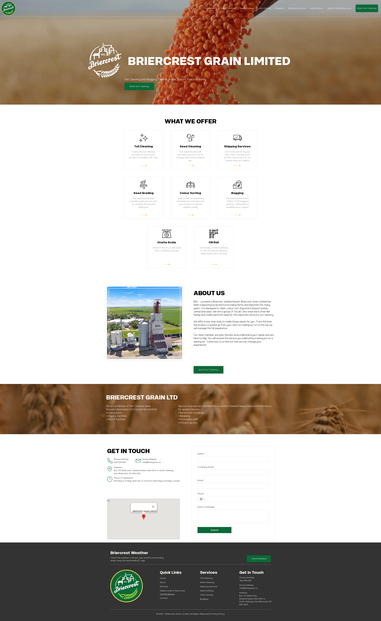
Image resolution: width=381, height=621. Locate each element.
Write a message (205, 507)
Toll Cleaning (206, 578)
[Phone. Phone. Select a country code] (202, 499)
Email (200, 480)
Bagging (204, 599)
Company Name (205, 467)
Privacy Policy (217, 614)
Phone (200, 493)
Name (201, 453)
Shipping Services (208, 586)
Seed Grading (206, 590)
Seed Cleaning (207, 582)
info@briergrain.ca (151, 462)
